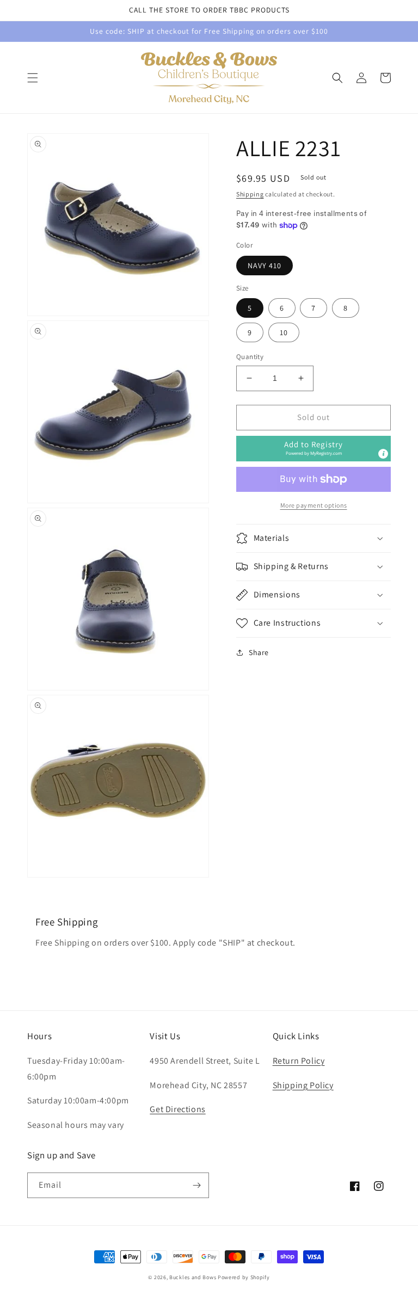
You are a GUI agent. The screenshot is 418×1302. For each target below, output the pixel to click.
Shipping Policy (303, 1085)
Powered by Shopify (244, 1277)
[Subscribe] (196, 1185)
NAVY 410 (264, 265)
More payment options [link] (313, 505)
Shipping (250, 194)
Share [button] (259, 652)
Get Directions (177, 1109)
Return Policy (299, 1060)
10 (284, 332)
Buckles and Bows (192, 1277)
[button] (33, 78)
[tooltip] (383, 454)
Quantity (249, 356)
